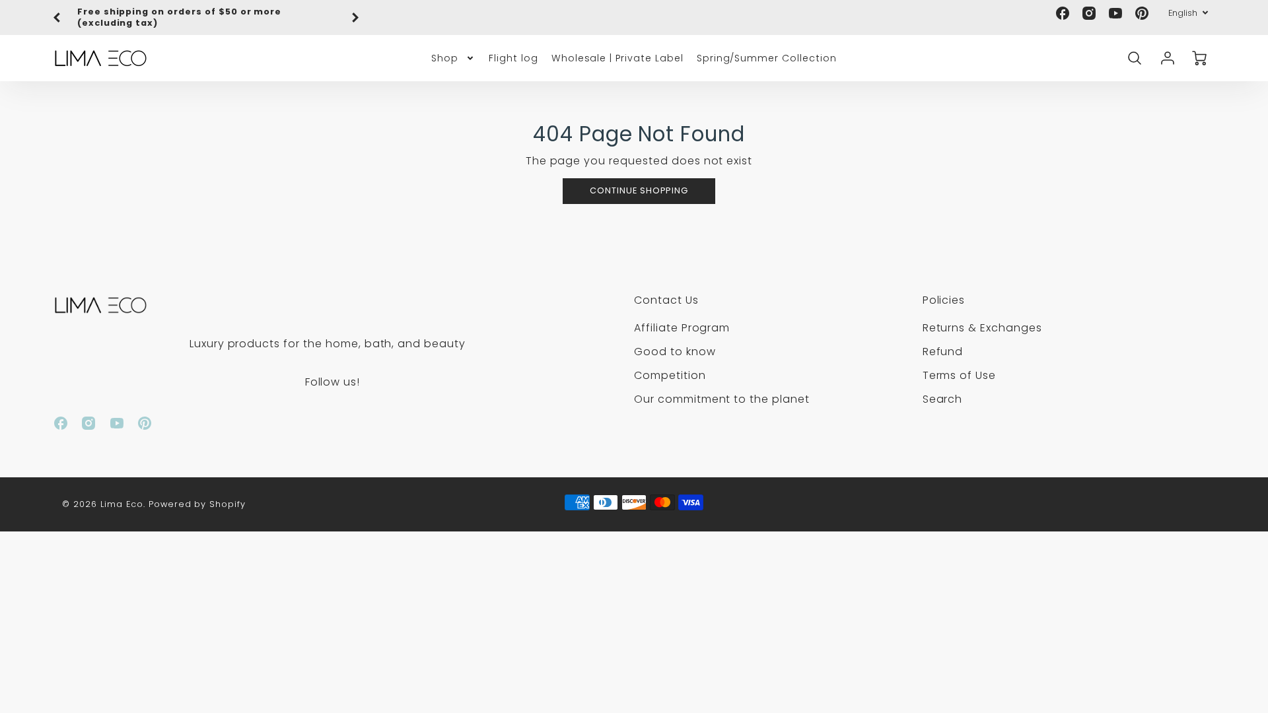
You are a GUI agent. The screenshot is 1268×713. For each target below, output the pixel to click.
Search (943, 399)
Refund (943, 351)
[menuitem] (453, 58)
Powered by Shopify (197, 504)
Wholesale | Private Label (617, 58)
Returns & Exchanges (982, 327)
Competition (670, 375)
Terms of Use (960, 375)
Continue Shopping (639, 190)
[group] (206, 17)
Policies (944, 300)
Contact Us (666, 300)
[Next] (354, 17)
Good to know (675, 351)
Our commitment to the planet (722, 399)
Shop (444, 58)
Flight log (513, 58)
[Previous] (57, 17)
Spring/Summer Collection (767, 58)
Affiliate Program (682, 327)
